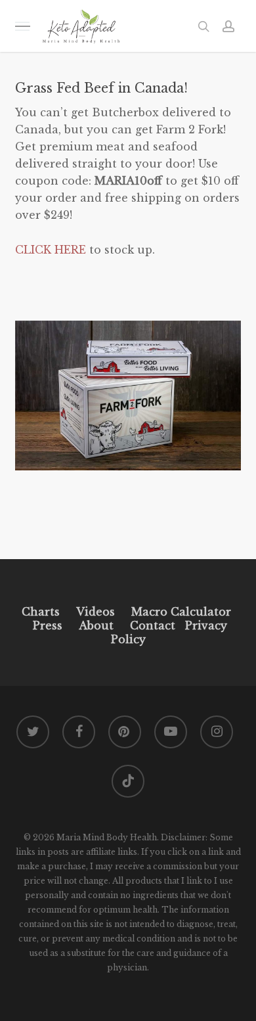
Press (47, 625)
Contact (152, 625)
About (96, 625)
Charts (41, 611)
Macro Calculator (181, 611)
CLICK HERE (50, 249)
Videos (95, 611)
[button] (22, 26)
